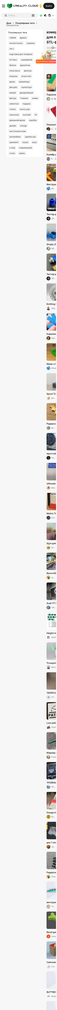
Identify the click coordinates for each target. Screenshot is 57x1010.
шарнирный (26, 59)
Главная (24, 98)
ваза (34, 142)
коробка (33, 120)
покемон (31, 43)
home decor (15, 70)
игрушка (13, 76)
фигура (13, 98)
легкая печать (16, 43)
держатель (25, 65)
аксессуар (25, 109)
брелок (13, 65)
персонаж (14, 115)
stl (36, 115)
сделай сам (30, 137)
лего (12, 48)
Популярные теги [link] (25, 23)
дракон (23, 37)
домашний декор (17, 120)
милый (13, 93)
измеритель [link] (12, 25)
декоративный (26, 93)
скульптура (26, 87)
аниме (35, 98)
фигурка (13, 87)
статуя (13, 109)
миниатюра (24, 81)
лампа (22, 153)
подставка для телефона (21, 54)
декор (12, 81)
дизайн (13, 126)
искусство (26, 76)
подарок (26, 104)
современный (25, 148)
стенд (12, 148)
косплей (27, 115)
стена (12, 153)
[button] (51, 15)
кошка (25, 142)
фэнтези (28, 70)
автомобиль (15, 137)
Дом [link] (8, 23)
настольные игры (18, 131)
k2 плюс (13, 59)
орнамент (14, 142)
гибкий (13, 37)
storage (23, 126)
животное (14, 104)
